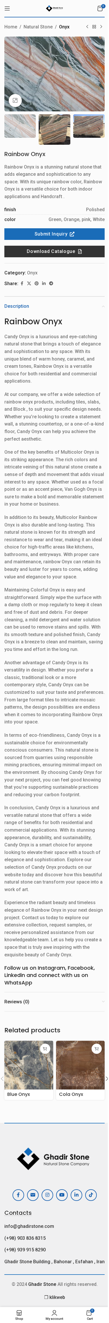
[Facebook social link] (21, 283)
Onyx (64, 27)
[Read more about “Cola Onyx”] (97, 1049)
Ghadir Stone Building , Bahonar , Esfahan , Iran (54, 1261)
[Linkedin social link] (43, 283)
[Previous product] (87, 26)
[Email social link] (33, 1195)
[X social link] (29, 283)
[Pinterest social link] (36, 283)
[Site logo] (54, 8)
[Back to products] (94, 26)
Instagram (51, 967)
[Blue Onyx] (28, 1065)
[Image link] (54, 1157)
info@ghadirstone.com (29, 1226)
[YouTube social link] (62, 1195)
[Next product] (101, 26)
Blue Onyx (18, 1094)
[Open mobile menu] (7, 8)
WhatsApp (18, 982)
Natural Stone (38, 27)
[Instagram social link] (47, 1195)
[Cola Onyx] (80, 1065)
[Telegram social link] (51, 283)
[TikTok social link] (91, 1195)
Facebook (81, 967)
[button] (10, 74)
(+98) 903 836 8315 (25, 1238)
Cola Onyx (71, 1094)
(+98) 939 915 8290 (25, 1250)
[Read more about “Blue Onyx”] (45, 1049)
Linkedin (14, 975)
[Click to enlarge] (15, 100)
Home (10, 27)
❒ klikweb (54, 1297)
